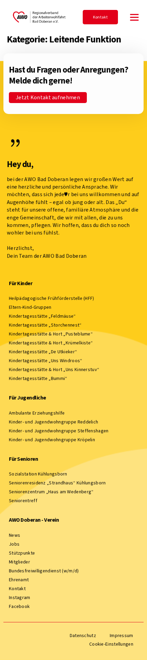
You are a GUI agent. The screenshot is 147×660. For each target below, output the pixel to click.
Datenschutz (83, 635)
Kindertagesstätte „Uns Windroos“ (45, 360)
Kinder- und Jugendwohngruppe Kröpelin (52, 439)
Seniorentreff (23, 500)
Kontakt (17, 588)
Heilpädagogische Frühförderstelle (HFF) (51, 298)
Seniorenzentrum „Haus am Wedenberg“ (51, 491)
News (14, 535)
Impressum (121, 635)
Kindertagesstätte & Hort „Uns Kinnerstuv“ (54, 369)
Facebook (19, 606)
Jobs (14, 544)
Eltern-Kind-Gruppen (30, 307)
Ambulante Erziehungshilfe (37, 413)
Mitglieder (19, 562)
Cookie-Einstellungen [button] (111, 644)
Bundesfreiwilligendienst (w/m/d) (44, 571)
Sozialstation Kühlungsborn (38, 474)
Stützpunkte (22, 553)
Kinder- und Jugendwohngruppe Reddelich (53, 422)
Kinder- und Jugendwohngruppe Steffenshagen (59, 431)
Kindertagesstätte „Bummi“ (38, 378)
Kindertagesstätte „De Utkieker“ (43, 351)
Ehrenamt (19, 579)
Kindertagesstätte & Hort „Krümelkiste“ (51, 343)
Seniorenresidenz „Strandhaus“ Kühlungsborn (57, 483)
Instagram (19, 597)
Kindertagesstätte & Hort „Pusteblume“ (51, 334)
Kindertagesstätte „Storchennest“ (45, 325)
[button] (134, 17)
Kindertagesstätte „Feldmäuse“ (42, 316)
